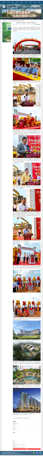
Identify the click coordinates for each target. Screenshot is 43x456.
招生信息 (21, 2)
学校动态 (12, 2)
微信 (13, 443)
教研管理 (30, 2)
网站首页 (4, 2)
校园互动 (34, 2)
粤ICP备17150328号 (14, 453)
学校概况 (8, 2)
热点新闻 (9, 25)
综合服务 (39, 2)
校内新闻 (9, 28)
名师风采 (17, 2)
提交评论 (14, 432)
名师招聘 (26, 2)
